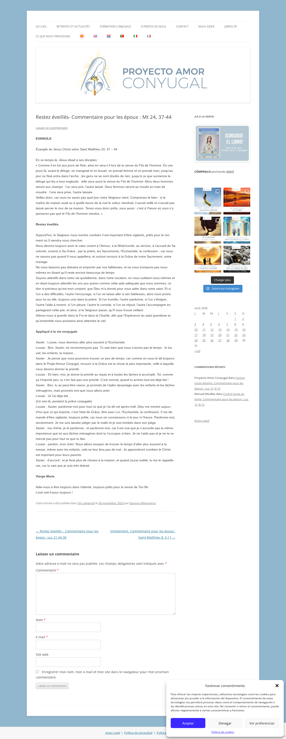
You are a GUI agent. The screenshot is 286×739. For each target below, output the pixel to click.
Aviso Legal (201, 421)
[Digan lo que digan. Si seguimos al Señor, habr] (236, 230)
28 (227, 340)
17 (196, 335)
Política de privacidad (138, 733)
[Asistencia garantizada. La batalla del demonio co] (236, 259)
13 (219, 330)
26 (211, 340)
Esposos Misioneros (142, 503)
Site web (42, 654)
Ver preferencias (261, 723)
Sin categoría (86, 503)
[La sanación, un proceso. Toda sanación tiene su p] (207, 201)
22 (236, 335)
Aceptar (188, 723)
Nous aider (206, 26)
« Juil (197, 351)
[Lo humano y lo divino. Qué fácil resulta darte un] (207, 259)
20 (219, 335)
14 (227, 330)
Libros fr (230, 26)
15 (236, 330)
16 (243, 330)
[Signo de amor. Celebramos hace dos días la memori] (207, 230)
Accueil (41, 26)
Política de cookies (222, 732)
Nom (41, 620)
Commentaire (47, 570)
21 (227, 335)
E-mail (42, 637)
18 (204, 335)
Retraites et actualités (73, 26)
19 (211, 335)
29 (236, 340)
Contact (182, 26)
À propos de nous (153, 26)
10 (196, 330)
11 (204, 330)
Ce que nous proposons (53, 36)
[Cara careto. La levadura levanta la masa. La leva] (236, 201)
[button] (277, 685)
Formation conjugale (115, 26)
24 (196, 340)
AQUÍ (230, 172)
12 (211, 330)
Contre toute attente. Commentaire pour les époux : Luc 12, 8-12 (219, 383)
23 (243, 335)
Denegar (225, 723)
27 (219, 340)
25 (204, 340)
